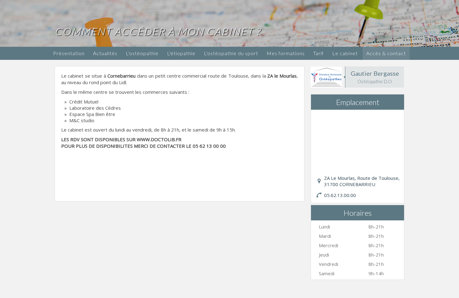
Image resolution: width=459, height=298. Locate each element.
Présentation (69, 53)
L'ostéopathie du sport (231, 53)
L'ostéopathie (142, 53)
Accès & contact (386, 53)
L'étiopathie (181, 53)
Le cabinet (345, 53)
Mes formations (286, 53)
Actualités (105, 53)
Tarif (318, 53)
